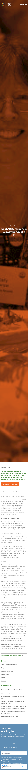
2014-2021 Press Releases (9, 664)
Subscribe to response (10, 484)
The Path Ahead (6, 693)
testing (3, 681)
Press (3, 677)
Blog (2, 668)
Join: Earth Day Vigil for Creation (11, 689)
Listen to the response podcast (11, 655)
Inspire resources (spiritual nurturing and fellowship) (14, 760)
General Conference (7, 671)
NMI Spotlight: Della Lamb (9, 716)
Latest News (5, 674)
